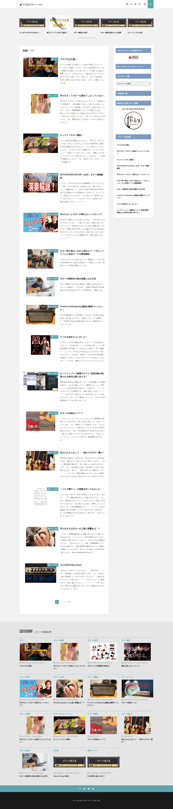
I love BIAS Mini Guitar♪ (71, 565)
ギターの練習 (58, 640)
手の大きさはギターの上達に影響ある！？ (80, 528)
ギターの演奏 (24, 714)
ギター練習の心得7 (53, 32)
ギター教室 (125, 640)
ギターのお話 (58, 677)
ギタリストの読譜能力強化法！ (99, 666)
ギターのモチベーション (63, 714)
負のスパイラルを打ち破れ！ (30, 32)
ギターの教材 (24, 750)
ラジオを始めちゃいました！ (74, 337)
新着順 (25, 50)
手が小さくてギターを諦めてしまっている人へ (82, 95)
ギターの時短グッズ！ (129, 703)
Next (69, 602)
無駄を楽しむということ (130, 666)
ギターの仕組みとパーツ (71, 413)
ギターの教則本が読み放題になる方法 (78, 278)
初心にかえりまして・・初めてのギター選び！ (82, 452)
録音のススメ (92, 750)
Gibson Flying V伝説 (61, 776)
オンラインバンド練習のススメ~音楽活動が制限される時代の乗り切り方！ (82, 375)
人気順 (31, 50)
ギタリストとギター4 (135, 32)
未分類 (56, 750)
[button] (21, 22)
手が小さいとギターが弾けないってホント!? (81, 214)
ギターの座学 (92, 640)
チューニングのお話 (108, 32)
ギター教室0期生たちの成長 (84, 32)
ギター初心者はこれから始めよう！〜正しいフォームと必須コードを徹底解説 (82, 252)
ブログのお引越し (68, 59)
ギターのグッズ (127, 677)
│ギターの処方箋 (124, 137)
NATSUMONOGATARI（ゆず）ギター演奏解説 (81, 176)
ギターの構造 (92, 714)
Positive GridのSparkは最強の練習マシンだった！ (81, 308)
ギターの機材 (92, 677)
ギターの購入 (126, 714)
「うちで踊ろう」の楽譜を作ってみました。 (81, 489)
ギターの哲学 (24, 677)
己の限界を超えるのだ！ (96, 776)
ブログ (22, 640)
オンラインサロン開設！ (71, 135)
